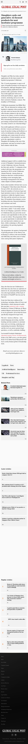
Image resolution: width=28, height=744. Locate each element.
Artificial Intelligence (8, 369)
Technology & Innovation (6, 709)
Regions (3, 671)
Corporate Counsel (5, 665)
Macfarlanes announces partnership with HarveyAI (17, 398)
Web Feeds (3, 721)
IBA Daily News (4, 712)
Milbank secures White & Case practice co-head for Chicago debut (13, 508)
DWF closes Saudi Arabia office (16, 619)
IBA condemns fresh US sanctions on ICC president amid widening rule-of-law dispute (14, 485)
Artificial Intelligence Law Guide (14, 272)
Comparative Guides (5, 677)
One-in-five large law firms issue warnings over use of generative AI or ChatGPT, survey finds (17, 433)
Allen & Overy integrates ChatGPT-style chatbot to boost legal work (17, 410)
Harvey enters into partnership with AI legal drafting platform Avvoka (15, 643)
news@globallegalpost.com (14, 353)
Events (2, 674)
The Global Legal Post (15, 59)
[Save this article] (25, 30)
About (2, 715)
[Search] (20, 1)
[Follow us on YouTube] (15, 735)
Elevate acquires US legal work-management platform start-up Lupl (15, 632)
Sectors (2, 691)
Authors (2, 680)
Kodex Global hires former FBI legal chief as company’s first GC (14, 474)
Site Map (3, 724)
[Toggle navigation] (1, 2)
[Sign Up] (23, 1)
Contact (23, 738)
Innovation (20, 369)
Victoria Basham (15, 57)
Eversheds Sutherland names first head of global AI (18, 386)
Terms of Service (5, 738)
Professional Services (13, 373)
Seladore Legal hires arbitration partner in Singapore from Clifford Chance (13, 519)
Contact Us (3, 718)
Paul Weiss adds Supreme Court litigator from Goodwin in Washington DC (13, 496)
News (2, 11)
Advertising (19, 738)
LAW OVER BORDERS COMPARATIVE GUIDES (14, 268)
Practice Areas (4, 689)
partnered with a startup (17, 306)
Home (2, 656)
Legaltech (5, 365)
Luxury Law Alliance (5, 697)
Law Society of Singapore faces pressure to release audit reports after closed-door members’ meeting (15, 598)
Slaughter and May (8, 377)
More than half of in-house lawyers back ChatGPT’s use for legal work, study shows (18, 421)
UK (3, 373)
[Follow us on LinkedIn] (12, 735)
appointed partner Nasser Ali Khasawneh (13, 335)
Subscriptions (4, 703)
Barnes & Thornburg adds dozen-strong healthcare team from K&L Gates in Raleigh (16, 585)
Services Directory (5, 683)
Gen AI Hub (3, 662)
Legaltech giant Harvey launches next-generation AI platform (16, 608)
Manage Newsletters (5, 706)
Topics (2, 668)
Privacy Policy (13, 738)
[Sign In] (26, 1)
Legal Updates (4, 694)
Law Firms (3, 686)
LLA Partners (4, 700)
